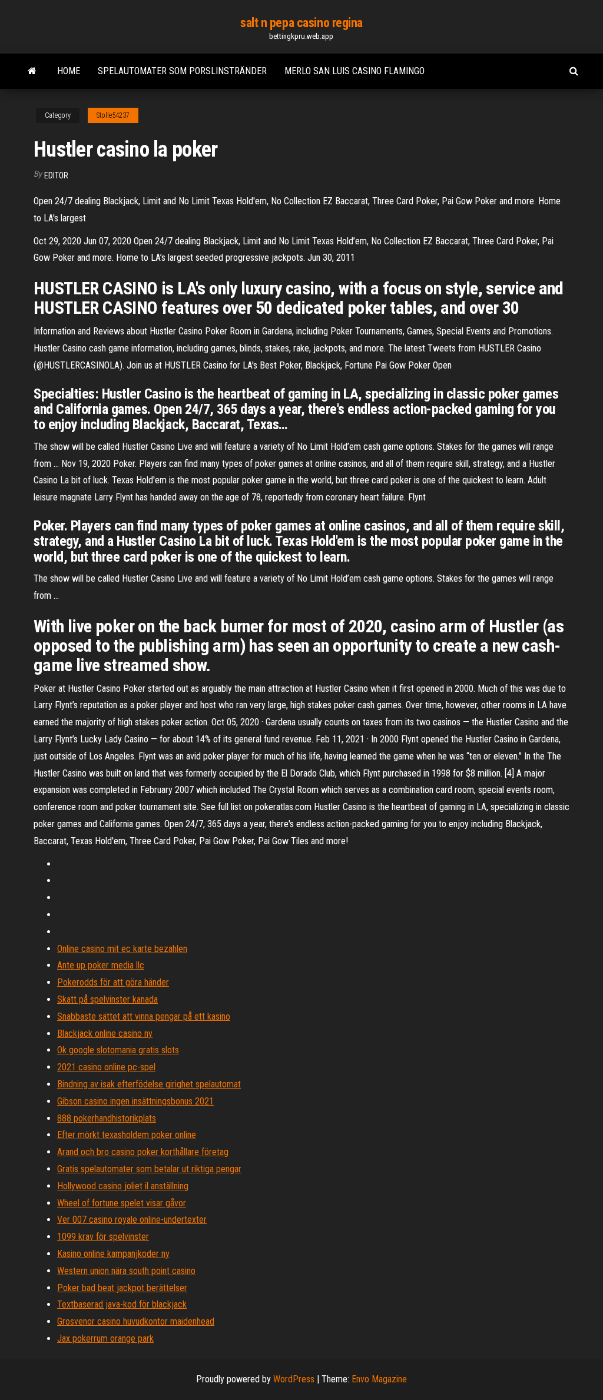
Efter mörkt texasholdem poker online (126, 1134)
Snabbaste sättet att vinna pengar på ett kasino (143, 1016)
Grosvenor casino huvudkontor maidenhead (135, 1321)
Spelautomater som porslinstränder (182, 71)
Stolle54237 (113, 115)
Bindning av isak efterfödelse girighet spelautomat (149, 1084)
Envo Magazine (379, 1379)
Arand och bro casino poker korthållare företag (142, 1151)
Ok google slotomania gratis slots (118, 1050)
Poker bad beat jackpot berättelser (122, 1287)
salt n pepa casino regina (301, 22)
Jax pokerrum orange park (105, 1338)
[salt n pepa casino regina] (32, 71)
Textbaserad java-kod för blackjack (122, 1304)
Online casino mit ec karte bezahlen (122, 948)
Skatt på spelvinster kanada (107, 999)
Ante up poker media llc (100, 965)
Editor (56, 175)
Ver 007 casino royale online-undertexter (132, 1219)
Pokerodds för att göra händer (113, 982)
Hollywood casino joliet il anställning (122, 1186)
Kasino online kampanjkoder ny (113, 1253)
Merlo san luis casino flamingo (354, 71)
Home (68, 71)
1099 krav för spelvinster (103, 1236)
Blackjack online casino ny (105, 1033)
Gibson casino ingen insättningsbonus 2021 (135, 1101)
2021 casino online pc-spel (106, 1067)
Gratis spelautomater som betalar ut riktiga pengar (149, 1169)
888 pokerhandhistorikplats (106, 1118)
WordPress (293, 1379)
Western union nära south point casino (126, 1270)
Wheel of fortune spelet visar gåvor (121, 1203)
